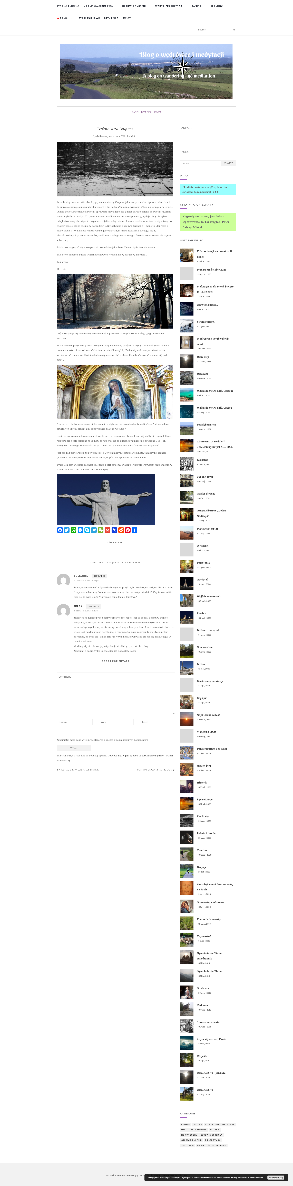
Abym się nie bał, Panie (211, 1039)
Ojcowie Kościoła (211, 1135)
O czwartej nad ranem (210, 902)
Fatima (201, 664)
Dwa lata (202, 373)
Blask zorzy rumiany (210, 681)
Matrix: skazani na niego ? (155, 769)
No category (189, 1135)
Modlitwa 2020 (206, 731)
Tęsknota (202, 1005)
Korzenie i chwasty (209, 919)
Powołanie (203, 562)
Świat (127, 18)
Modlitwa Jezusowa (98, 6)
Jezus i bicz (204, 765)
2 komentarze (115, 542)
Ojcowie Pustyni (134, 6)
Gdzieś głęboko (206, 493)
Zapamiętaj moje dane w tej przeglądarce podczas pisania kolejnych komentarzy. (102, 739)
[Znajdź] (234, 29)
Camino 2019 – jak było (211, 1073)
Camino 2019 (205, 1089)
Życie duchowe (89, 18)
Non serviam (205, 647)
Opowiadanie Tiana (209, 971)
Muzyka (214, 1130)
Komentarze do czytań (220, 1124)
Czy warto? (204, 936)
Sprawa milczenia (208, 1022)
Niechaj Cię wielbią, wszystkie (78, 769)
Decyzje (202, 867)
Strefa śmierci (206, 321)
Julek (132, 136)
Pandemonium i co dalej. (212, 748)
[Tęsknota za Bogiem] (115, 169)
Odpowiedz (99, 576)
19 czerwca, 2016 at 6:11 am (86, 610)
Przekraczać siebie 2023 (211, 269)
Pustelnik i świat (207, 528)
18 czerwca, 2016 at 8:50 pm (86, 580)
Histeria (202, 782)
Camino (196, 6)
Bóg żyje (202, 698)
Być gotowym (205, 799)
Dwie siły (203, 357)
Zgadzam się (276, 1177)
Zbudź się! (203, 816)
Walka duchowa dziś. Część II (215, 390)
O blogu (217, 6)
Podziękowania (206, 424)
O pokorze (203, 988)
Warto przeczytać (168, 6)
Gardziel (202, 579)
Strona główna (68, 6)
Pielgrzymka (213, 1140)
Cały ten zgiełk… (207, 304)
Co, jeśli (202, 1056)
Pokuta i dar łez (207, 833)
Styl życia (111, 18)
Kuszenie (202, 459)
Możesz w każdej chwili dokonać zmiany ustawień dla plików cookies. (232, 1177)
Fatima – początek (208, 630)
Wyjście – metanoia (209, 596)
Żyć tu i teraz (205, 476)
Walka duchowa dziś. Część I (214, 407)
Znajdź (228, 163)
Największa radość (208, 715)
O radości (203, 545)
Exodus (201, 613)
